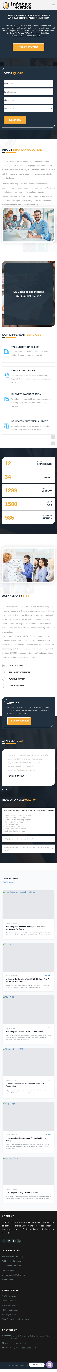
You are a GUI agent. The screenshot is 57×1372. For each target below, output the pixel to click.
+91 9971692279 (19, 1343)
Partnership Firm (9, 1270)
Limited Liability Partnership (13, 1275)
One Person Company (11, 1266)
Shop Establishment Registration (15, 1319)
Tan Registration (9, 1315)
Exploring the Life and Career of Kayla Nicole (24, 1032)
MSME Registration (10, 1305)
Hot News (48, 923)
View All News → (8, 882)
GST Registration (9, 1296)
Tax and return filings (25, 347)
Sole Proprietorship (10, 1279)
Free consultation (28, 47)
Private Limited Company (12, 1256)
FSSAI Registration (10, 1310)
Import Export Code (10, 1301)
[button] (2, 64)
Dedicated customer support (29, 421)
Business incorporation (26, 394)
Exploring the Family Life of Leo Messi (22, 1193)
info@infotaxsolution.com (23, 1348)
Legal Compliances (23, 370)
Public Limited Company (12, 1261)
